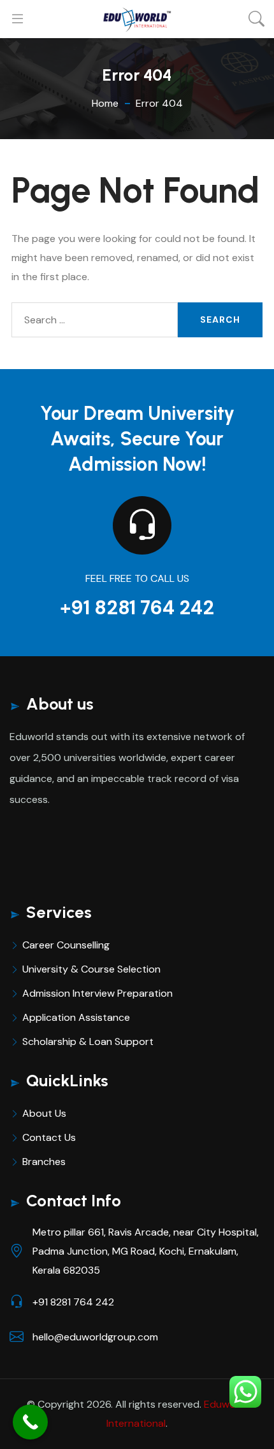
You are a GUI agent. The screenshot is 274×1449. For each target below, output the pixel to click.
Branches (44, 1161)
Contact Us (49, 1137)
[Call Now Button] (30, 1422)
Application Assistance (76, 1017)
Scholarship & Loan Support (88, 1041)
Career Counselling (66, 945)
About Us (44, 1113)
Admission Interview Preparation (97, 993)
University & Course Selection (91, 969)
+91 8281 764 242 (137, 607)
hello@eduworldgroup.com (95, 1337)
